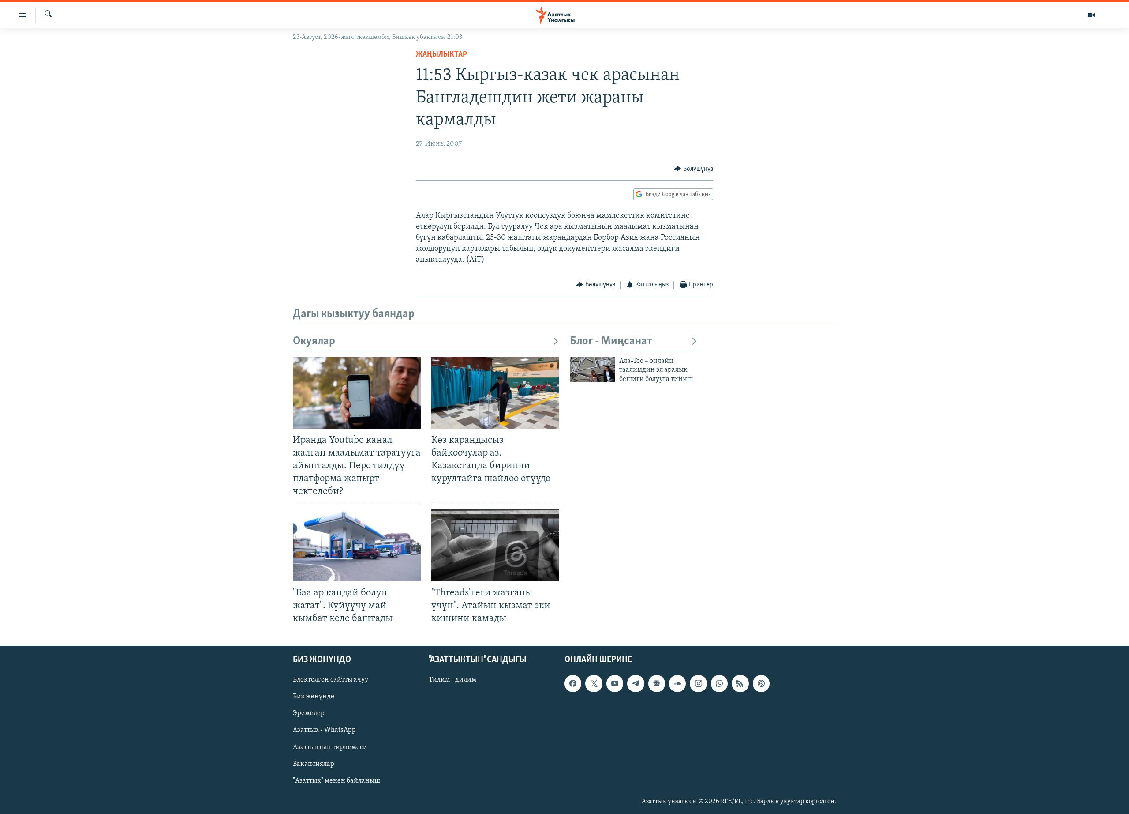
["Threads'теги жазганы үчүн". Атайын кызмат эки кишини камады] (495, 545)
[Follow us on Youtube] (614, 683)
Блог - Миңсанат (611, 341)
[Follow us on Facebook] (572, 683)
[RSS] (740, 683)
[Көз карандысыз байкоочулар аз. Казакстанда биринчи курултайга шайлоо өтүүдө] (495, 393)
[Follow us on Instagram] (698, 683)
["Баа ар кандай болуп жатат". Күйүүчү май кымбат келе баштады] (357, 545)
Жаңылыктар (441, 55)
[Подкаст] (761, 683)
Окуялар (314, 341)
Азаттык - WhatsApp (324, 730)
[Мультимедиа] (1091, 15)
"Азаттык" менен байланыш (336, 780)
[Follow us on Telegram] (635, 683)
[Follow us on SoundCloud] (677, 683)
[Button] (693, 169)
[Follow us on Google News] (656, 683)
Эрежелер (309, 713)
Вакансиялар (313, 764)
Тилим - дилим (452, 679)
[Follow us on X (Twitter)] (593, 683)
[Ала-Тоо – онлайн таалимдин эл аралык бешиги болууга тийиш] (592, 369)
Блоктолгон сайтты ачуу (330, 679)
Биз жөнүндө (313, 696)
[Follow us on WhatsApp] (719, 683)
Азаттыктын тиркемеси (330, 747)
